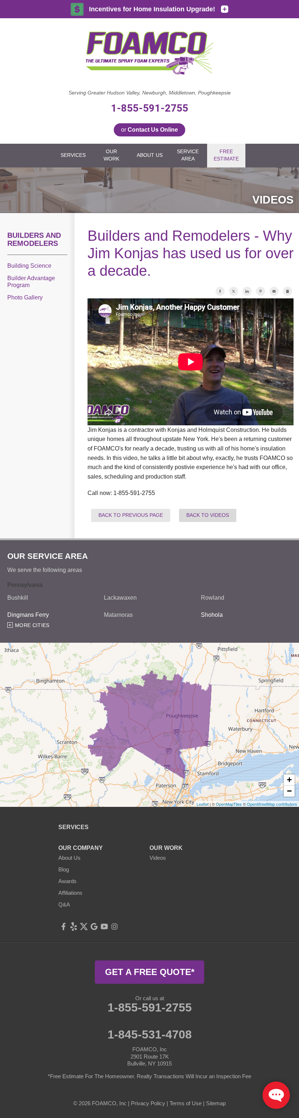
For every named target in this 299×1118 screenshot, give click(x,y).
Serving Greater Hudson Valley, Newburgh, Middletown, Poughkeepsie (150, 93)
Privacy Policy (148, 1103)
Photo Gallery (25, 297)
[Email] (274, 291)
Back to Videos (207, 515)
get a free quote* (149, 972)
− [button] (289, 791)
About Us (69, 858)
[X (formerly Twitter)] (83, 926)
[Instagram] (114, 926)
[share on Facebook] (220, 291)
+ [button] (289, 779)
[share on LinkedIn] (247, 291)
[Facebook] (63, 926)
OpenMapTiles (229, 804)
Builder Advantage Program (31, 281)
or (149, 130)
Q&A (64, 904)
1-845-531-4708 (150, 1034)
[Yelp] (73, 926)
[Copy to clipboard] (287, 291)
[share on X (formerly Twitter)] (233, 291)
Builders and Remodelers (34, 239)
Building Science (29, 266)
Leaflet (203, 804)
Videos (158, 858)
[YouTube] (104, 926)
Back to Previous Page (130, 515)
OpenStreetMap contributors (272, 804)
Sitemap (216, 1103)
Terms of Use (186, 1103)
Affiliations (70, 893)
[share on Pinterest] (260, 291)
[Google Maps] (94, 926)
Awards (67, 881)
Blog (63, 869)
